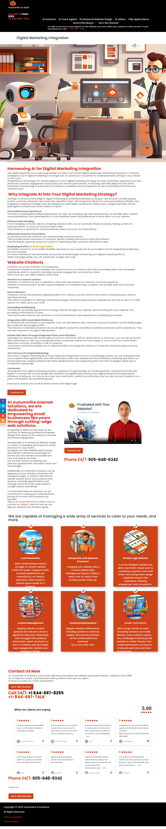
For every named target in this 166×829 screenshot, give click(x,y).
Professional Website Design (96, 20)
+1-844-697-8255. (76, 28)
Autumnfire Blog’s (83, 23)
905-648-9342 (102, 459)
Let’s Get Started (108, 23)
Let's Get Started (21, 686)
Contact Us (16, 392)
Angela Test (13, 787)
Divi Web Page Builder (40, 246)
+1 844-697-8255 (21, 15)
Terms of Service (13, 816)
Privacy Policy (11, 821)
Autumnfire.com (28, 501)
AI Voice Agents (68, 20)
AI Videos (120, 20)
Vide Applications (138, 20)
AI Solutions (49, 20)
